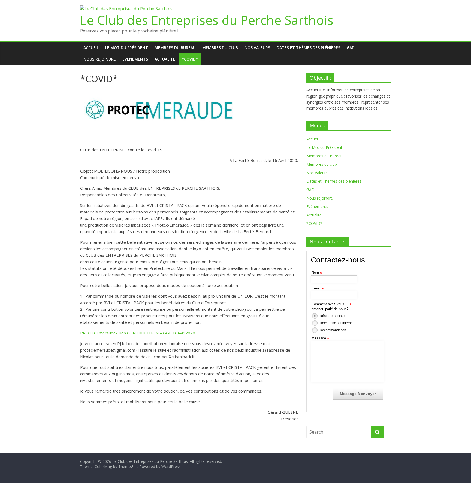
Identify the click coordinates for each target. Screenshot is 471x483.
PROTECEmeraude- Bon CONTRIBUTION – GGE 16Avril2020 (137, 333)
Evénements (135, 59)
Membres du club (220, 47)
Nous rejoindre (99, 59)
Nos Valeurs (257, 47)
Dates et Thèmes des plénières (308, 47)
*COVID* (190, 59)
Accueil (91, 47)
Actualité (165, 59)
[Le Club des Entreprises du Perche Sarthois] (126, 9)
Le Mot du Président (126, 47)
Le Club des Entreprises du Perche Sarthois (206, 19)
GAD (351, 47)
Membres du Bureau (175, 47)
